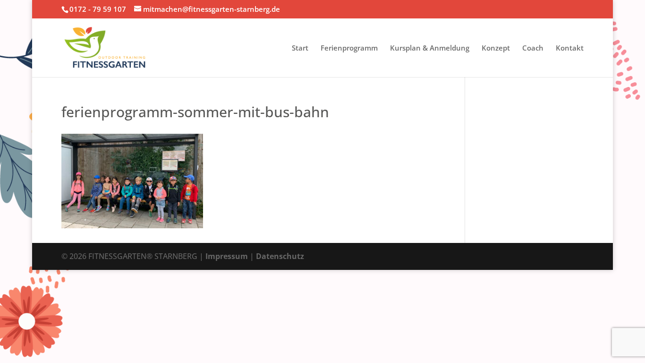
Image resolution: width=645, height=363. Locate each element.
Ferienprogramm (349, 48)
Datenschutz (280, 256)
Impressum (226, 256)
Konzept (496, 48)
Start (300, 48)
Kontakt (570, 48)
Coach (532, 48)
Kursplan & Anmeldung (429, 48)
